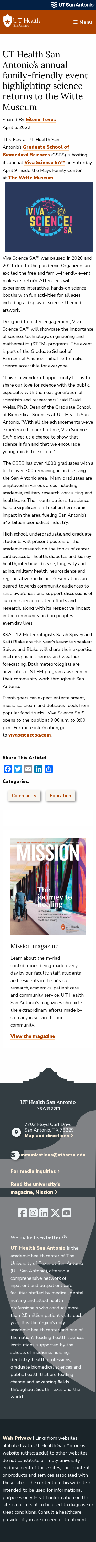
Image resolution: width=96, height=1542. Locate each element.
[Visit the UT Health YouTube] (66, 1215)
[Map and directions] (16, 1132)
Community (24, 795)
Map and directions (47, 1136)
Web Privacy (17, 1438)
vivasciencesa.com (29, 735)
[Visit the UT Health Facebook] (22, 1215)
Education (60, 795)
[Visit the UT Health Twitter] (55, 1215)
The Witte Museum (30, 177)
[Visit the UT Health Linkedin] (43, 1215)
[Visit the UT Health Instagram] (33, 1215)
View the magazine (32, 1036)
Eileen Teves (41, 119)
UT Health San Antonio (38, 1248)
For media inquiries (33, 1171)
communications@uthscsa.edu (50, 1155)
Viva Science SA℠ (44, 162)
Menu (85, 22)
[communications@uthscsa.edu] (11, 1155)
